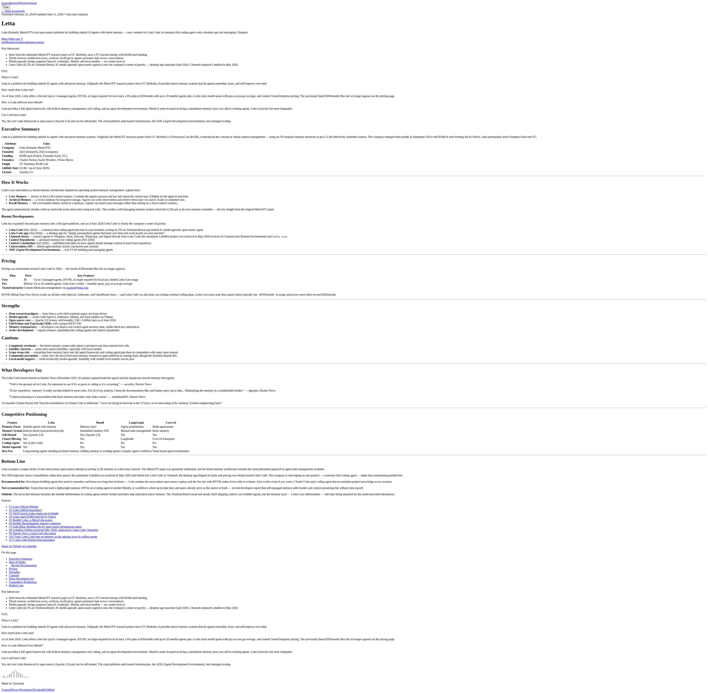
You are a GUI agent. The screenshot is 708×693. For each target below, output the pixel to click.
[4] (10, 516)
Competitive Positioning (23, 582)
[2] (10, 510)
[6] (10, 523)
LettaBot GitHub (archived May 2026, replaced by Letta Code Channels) (55, 530)
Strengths (14, 572)
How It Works (17, 562)
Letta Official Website (25, 506)
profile (5, 42)
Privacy (15, 689)
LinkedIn (40, 689)
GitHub (50, 689)
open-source (37, 42)
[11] (11, 540)
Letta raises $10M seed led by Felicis (34, 516)
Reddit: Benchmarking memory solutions (37, 523)
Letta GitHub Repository (27, 510)
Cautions (14, 575)
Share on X (8, 546)
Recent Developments (24, 565)
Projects (24, 3)
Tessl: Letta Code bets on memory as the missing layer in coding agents (55, 536)
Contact (6, 689)
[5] (10, 520)
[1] (10, 506)
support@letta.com (77, 287)
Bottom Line (16, 585)
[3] (10, 513)
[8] (10, 530)
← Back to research (13, 11)
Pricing (13, 568)
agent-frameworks (19, 42)
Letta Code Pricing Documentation (34, 540)
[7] (10, 526)
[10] (11, 536)
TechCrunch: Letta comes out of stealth (35, 513)
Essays (5, 3)
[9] (10, 533)
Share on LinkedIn (26, 546)
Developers (26, 689)
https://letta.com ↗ (12, 38)
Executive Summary (20, 558)
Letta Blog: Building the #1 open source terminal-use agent (47, 526)
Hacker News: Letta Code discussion (34, 533)
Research (14, 3)
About (33, 3)
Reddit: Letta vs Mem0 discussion (32, 520)
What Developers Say (21, 578)
